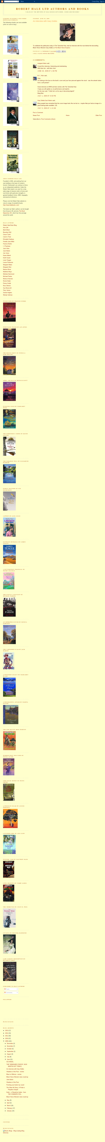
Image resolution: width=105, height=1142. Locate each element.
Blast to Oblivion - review (13, 1074)
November (10, 1046)
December (10, 1043)
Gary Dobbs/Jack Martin (45, 100)
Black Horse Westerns (46, 53)
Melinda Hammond (8, 274)
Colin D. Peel (7, 237)
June (8, 1059)
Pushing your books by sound (15, 1085)
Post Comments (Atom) (48, 119)
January (9, 1111)
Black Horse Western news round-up (17, 1077)
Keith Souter (6, 258)
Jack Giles (6, 248)
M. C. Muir (41, 75)
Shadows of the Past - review (15, 1071)
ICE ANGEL (10, 1061)
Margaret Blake (7, 264)
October (9, 1049)
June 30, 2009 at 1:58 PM (47, 71)
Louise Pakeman (8, 262)
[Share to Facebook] (63, 51)
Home (67, 115)
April (8, 1103)
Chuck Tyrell (6, 234)
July (8, 1056)
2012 (7, 1033)
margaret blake (42, 63)
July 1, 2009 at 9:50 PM (47, 96)
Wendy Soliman (7, 295)
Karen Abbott (7, 255)
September (10, 1051)
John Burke (9, 1079)
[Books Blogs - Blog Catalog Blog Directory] (16, 1133)
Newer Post (36, 115)
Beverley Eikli (7, 232)
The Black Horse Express (62, 47)
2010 (7, 1038)
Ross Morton (7, 285)
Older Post (99, 115)
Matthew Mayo (7, 271)
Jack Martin (6, 251)
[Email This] (57, 51)
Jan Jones (6, 253)
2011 (7, 1036)
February (10, 1108)
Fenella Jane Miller (8, 241)
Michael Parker (7, 276)
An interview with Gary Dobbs (15, 1069)
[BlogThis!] (59, 51)
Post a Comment (38, 112)
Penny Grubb (7, 283)
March (9, 1105)
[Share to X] (61, 51)
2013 (7, 1030)
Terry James (6, 290)
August (9, 1054)
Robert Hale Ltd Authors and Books (52, 9)
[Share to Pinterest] (65, 51)
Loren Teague (7, 260)
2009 (7, 1041)
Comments (9, 992)
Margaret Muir (7, 267)
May (8, 1100)
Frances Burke (7, 244)
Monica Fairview (8, 278)
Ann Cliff (5, 227)
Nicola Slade (7, 281)
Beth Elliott (6, 230)
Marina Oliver (7, 269)
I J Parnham (6, 246)
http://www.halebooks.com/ (11, 205)
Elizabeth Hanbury (8, 239)
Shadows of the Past (12, 1082)
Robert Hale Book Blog (10, 225)
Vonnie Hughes (7, 292)
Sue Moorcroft (7, 288)
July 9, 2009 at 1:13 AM (47, 108)
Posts (7, 989)
